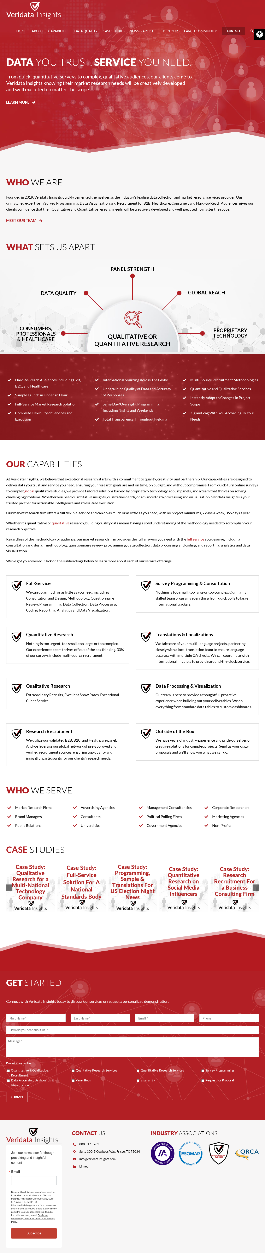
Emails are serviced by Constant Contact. (29, 1216)
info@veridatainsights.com (97, 1159)
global (29, 491)
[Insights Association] (163, 1143)
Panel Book (83, 1080)
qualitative (60, 523)
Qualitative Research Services (96, 1070)
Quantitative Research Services (162, 1070)
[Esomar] (191, 1143)
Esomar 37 (148, 1080)
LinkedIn (85, 1166)
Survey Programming (219, 1070)
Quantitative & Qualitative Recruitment (29, 1072)
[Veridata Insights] (32, 1129)
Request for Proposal (219, 1080)
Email (15, 1171)
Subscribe (33, 1233)
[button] (252, 31)
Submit (17, 1097)
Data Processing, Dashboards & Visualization (32, 1082)
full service (195, 539)
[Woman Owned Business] (219, 1143)
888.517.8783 (89, 1144)
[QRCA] (247, 1143)
